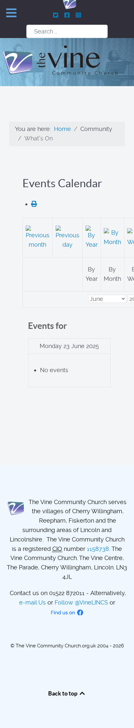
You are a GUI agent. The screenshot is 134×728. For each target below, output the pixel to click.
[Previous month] (37, 236)
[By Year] (92, 236)
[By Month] (112, 236)
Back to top (63, 693)
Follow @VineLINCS (81, 602)
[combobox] (67, 31)
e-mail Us (32, 602)
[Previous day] (67, 236)
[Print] (34, 204)
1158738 (98, 548)
